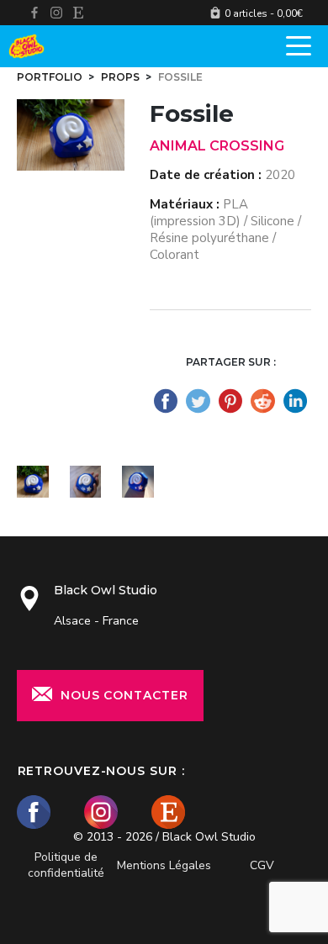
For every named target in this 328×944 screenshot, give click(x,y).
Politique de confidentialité (66, 865)
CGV (262, 865)
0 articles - (264, 13)
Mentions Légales (164, 865)
